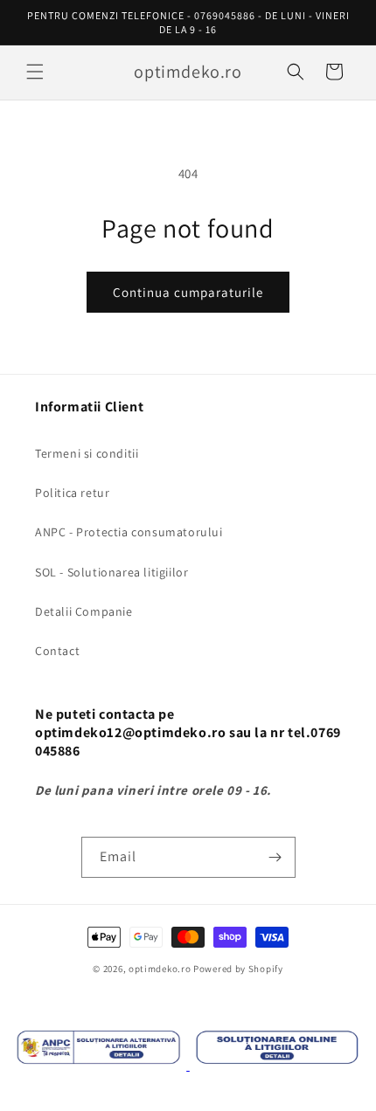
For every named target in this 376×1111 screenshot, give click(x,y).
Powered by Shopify (238, 969)
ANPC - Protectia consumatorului (129, 532)
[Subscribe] (275, 857)
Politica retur (72, 492)
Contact (57, 651)
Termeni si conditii (86, 453)
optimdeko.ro (160, 969)
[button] (35, 71)
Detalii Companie (84, 611)
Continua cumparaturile (188, 292)
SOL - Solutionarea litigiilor (111, 572)
